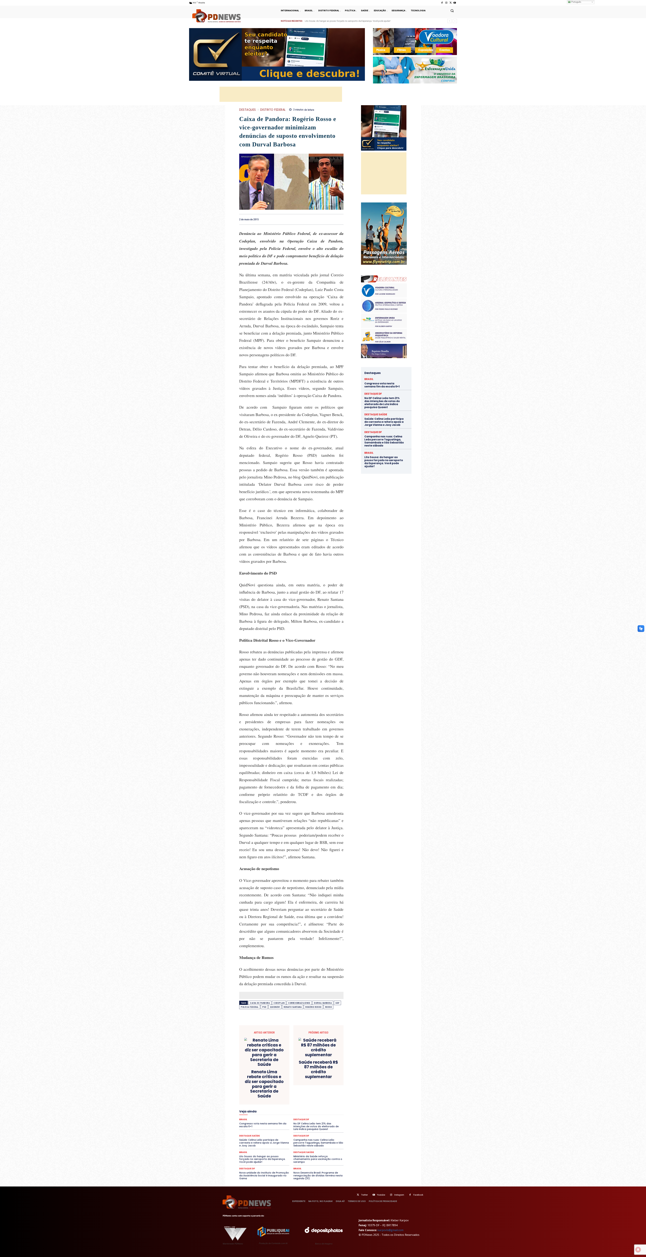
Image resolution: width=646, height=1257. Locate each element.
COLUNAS (252, 1089)
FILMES (280, 1107)
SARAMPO (256, 1125)
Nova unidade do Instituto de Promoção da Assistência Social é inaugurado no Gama (264, 1175)
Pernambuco (328, 1116)
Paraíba (304, 1116)
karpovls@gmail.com (390, 1230)
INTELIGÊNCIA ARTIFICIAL (310, 1107)
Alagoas (269, 1086)
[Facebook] (442, 3)
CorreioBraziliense (299, 1003)
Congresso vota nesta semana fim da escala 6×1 (382, 385)
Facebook (418, 1195)
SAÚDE (268, 1125)
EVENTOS (292, 1104)
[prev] (449, 21)
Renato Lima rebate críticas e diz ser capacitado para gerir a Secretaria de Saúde (264, 1084)
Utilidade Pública (322, 1128)
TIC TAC (293, 1128)
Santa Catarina (322, 1122)
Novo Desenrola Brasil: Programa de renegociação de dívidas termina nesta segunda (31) (318, 1175)
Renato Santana (293, 1007)
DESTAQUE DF (315, 1095)
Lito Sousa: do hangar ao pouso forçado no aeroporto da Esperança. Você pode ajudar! (262, 1159)
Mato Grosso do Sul (258, 1113)
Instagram (399, 1195)
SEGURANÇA (316, 1125)
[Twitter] (358, 1195)
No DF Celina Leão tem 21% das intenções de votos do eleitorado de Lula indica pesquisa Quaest (382, 402)
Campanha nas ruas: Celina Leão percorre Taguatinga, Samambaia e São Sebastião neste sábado (318, 1142)
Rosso (328, 1007)
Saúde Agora (282, 1125)
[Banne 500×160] (415, 70)
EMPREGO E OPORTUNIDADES (303, 1101)
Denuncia (277, 1095)
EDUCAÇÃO (265, 1101)
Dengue (265, 1095)
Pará (294, 1116)
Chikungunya (328, 1086)
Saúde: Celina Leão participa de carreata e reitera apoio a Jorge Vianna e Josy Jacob (346, 21)
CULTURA (323, 1092)
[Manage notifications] (638, 1249)
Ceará (315, 1086)
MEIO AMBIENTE (280, 1113)
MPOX (328, 1113)
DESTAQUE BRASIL (295, 1095)
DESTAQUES (247, 109)
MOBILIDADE (315, 1113)
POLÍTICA (259, 1119)
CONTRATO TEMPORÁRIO (256, 1092)
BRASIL (304, 1086)
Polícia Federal (250, 1007)
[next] (455, 21)
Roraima (307, 1122)
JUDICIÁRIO (279, 1110)
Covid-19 (277, 1092)
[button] (452, 10)
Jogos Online (263, 1110)
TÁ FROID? (251, 1128)
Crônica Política (294, 1092)
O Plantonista (255, 1116)
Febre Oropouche (264, 1107)
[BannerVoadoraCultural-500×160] (415, 41)
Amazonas (282, 1086)
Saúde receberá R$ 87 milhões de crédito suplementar (318, 1069)
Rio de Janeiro (271, 1122)
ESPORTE (266, 1104)
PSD (264, 1007)
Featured (321, 1104)
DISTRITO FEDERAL (273, 109)
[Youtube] (455, 3)
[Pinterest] (332, 219)
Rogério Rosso (313, 1007)
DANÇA (254, 1095)
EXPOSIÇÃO (307, 1104)
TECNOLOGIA (278, 1128)
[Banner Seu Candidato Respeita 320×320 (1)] (383, 128)
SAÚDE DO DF (299, 1125)
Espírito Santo (251, 1104)
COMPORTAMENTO (270, 1089)
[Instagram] (446, 3)
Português (576, 2)
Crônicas (310, 1092)
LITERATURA (295, 1110)
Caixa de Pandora (260, 1003)
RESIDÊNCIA (254, 1122)
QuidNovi (275, 1007)
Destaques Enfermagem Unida (282, 1098)
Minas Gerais (298, 1113)
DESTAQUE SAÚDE (303, 1152)
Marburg (323, 1110)
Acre (258, 1086)
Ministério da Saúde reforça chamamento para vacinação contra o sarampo (317, 1159)
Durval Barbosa (323, 1003)
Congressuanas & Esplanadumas (328, 1089)
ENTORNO (326, 1101)
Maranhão (310, 1110)
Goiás (291, 1107)
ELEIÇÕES (280, 1101)
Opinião (269, 1116)
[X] (450, 3)
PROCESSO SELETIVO (278, 1119)
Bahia (294, 1086)
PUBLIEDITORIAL (301, 1119)
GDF (337, 1003)
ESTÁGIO (279, 1104)
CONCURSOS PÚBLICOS (296, 1089)
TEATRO (264, 1128)
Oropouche (282, 1116)
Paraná (315, 1116)
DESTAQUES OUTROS (311, 1098)
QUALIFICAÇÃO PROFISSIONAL (328, 1119)
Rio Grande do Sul (290, 1122)
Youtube (381, 1195)
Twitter (364, 1195)
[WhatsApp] (340, 219)
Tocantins (305, 1128)
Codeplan (279, 1003)
